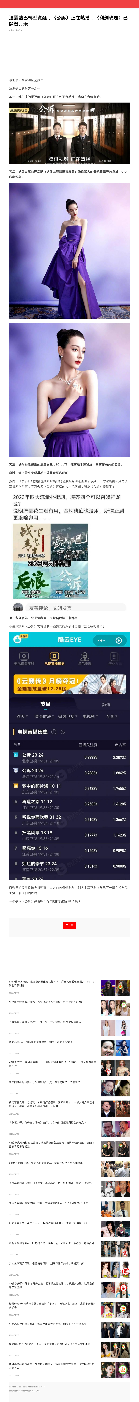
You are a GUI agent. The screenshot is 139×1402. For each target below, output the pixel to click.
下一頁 (69, 925)
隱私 (33, 1390)
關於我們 (13, 1390)
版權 (38, 1390)
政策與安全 (22, 1390)
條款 (29, 1390)
